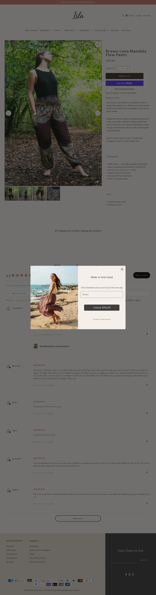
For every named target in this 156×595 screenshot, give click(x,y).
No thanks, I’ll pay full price (101, 319)
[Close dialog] (122, 269)
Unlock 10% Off (101, 307)
